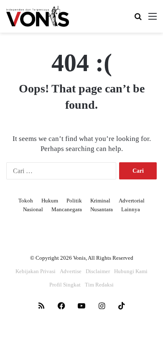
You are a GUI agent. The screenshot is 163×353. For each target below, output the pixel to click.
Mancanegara (66, 209)
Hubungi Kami (131, 271)
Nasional (33, 209)
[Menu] (152, 19)
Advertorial (132, 200)
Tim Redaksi (99, 284)
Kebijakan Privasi (35, 271)
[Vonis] (37, 16)
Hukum (49, 200)
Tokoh (25, 200)
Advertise (71, 271)
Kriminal (100, 200)
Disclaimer (98, 271)
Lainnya (130, 209)
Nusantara (101, 209)
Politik (74, 200)
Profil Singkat (65, 284)
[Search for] (138, 19)
